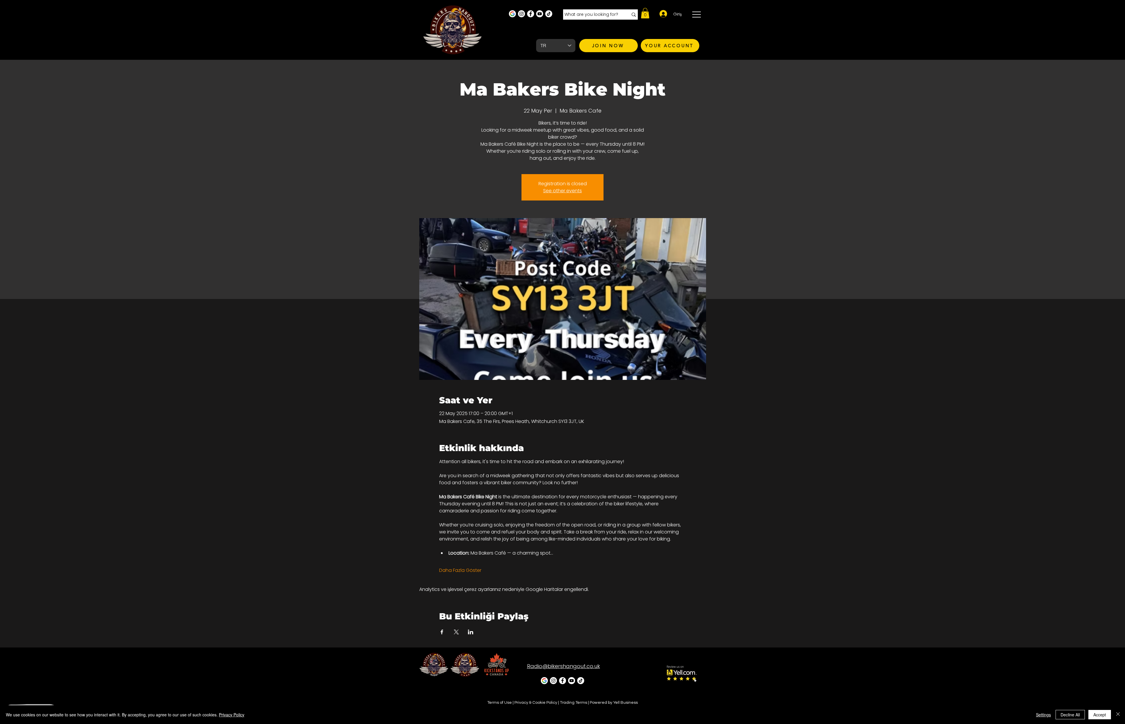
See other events (562, 190)
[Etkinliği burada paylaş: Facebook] (442, 632)
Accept (1099, 715)
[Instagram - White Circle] (521, 13)
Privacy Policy (231, 715)
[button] (645, 13)
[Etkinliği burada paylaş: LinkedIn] (470, 632)
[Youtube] (539, 13)
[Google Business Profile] (512, 13)
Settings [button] (1043, 715)
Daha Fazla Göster (460, 570)
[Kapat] (1117, 714)
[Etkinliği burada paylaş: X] (456, 632)
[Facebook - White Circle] (530, 13)
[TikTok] (548, 13)
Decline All (1070, 715)
